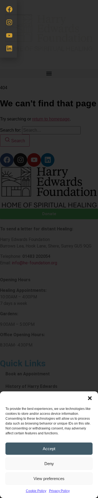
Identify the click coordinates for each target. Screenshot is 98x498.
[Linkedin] (9, 48)
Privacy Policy (59, 491)
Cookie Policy (36, 491)
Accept (49, 448)
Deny (49, 463)
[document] (49, 249)
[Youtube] (9, 35)
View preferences (49, 478)
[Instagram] (9, 22)
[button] (90, 398)
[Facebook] (9, 9)
